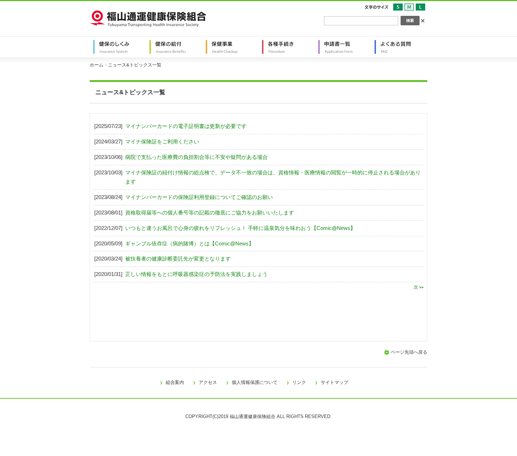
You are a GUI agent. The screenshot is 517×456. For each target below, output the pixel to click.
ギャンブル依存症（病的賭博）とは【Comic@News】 (189, 243)
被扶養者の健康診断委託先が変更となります (178, 259)
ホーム (96, 65)
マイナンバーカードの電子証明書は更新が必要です (186, 126)
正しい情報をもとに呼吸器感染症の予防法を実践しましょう (196, 274)
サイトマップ (334, 382)
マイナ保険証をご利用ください (162, 141)
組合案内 (175, 382)
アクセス (208, 382)
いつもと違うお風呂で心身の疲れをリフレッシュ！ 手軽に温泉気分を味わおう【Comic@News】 (240, 228)
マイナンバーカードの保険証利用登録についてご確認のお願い (199, 197)
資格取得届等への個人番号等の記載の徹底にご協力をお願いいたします (209, 213)
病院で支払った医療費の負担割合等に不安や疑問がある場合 (196, 157)
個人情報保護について (254, 382)
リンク (299, 382)
